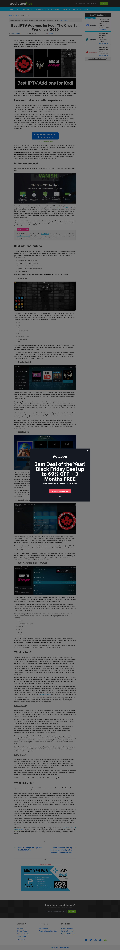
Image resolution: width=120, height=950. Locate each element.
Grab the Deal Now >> (60, 491)
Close (60, 496)
